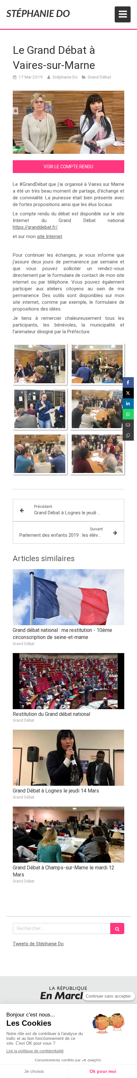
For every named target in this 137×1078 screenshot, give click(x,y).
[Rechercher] (117, 928)
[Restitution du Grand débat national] (68, 681)
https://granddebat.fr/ (35, 227)
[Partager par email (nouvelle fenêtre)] (128, 424)
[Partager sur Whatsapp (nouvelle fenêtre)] (128, 414)
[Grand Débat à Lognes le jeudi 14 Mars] (68, 758)
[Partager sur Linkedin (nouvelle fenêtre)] (128, 403)
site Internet (49, 236)
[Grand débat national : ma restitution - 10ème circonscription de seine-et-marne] (68, 597)
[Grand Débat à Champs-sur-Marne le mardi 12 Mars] (68, 835)
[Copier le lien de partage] (128, 435)
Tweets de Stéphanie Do (38, 944)
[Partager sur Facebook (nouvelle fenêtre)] (128, 382)
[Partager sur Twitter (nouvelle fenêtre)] (128, 393)
